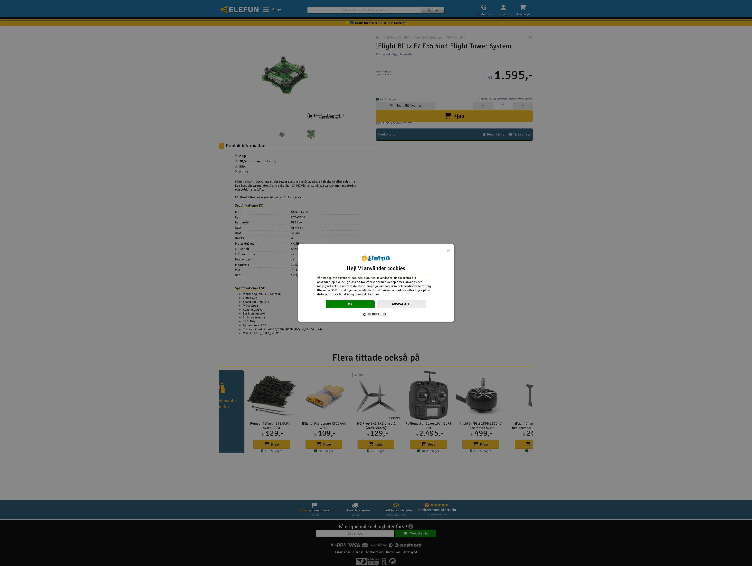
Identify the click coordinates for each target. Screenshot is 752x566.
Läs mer (373, 294)
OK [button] (350, 304)
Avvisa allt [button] (402, 304)
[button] (376, 314)
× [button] (448, 251)
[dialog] (376, 283)
